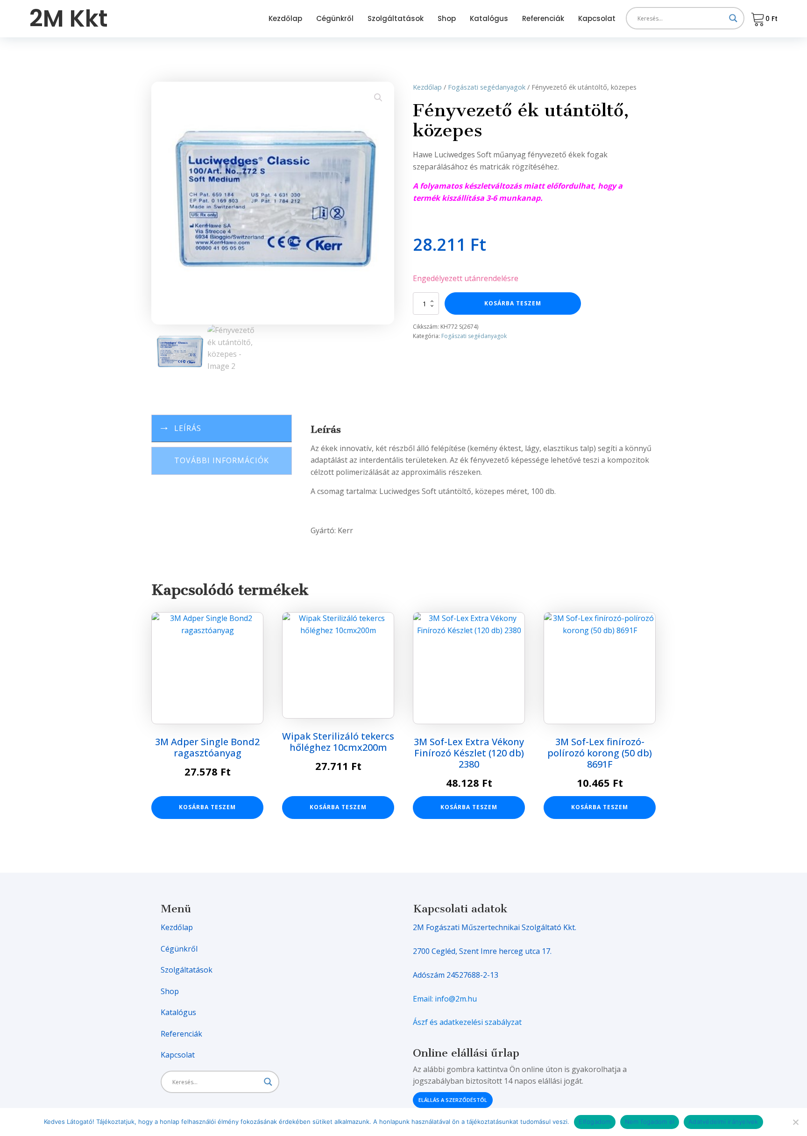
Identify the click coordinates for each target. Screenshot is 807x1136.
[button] (378, 97)
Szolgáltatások (396, 18)
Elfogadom (594, 1121)
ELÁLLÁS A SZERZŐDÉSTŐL (452, 1099)
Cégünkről (335, 18)
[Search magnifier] (733, 18)
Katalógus (489, 18)
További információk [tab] (221, 460)
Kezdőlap (285, 18)
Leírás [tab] (187, 428)
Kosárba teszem (512, 303)
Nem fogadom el (650, 1121)
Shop (447, 18)
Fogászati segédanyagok (486, 87)
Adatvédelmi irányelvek (723, 1121)
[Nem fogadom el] (795, 1122)
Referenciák (543, 18)
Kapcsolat (597, 18)
